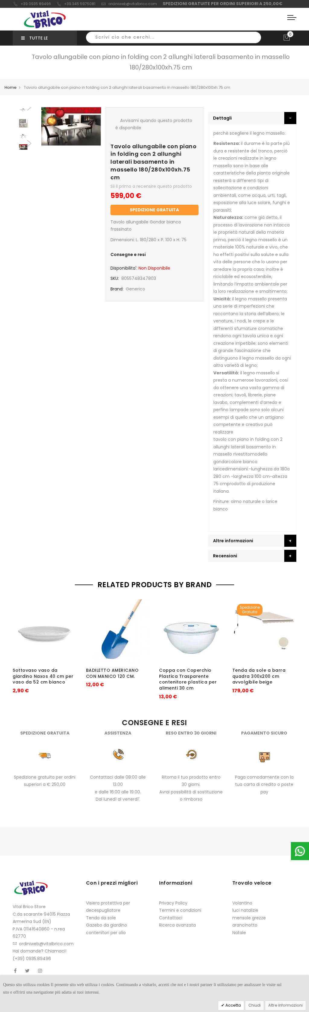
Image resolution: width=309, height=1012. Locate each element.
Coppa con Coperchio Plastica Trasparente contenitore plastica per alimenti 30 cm (188, 679)
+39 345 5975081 (79, 3)
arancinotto (244, 925)
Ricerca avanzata (177, 925)
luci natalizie (245, 910)
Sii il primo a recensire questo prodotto (151, 186)
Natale (239, 933)
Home (11, 87)
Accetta (233, 1005)
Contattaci (170, 918)
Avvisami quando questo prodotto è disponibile (153, 124)
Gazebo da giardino (106, 925)
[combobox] (173, 37)
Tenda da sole (101, 918)
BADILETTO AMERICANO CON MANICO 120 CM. (112, 673)
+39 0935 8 (31, 3)
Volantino (242, 903)
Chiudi (254, 1005)
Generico (135, 289)
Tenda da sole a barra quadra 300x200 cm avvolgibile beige (259, 676)
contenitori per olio (106, 933)
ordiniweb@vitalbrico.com (132, 3)
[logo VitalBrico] (45, 19)
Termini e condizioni (180, 910)
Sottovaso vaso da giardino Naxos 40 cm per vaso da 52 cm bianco (43, 676)
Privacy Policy (173, 903)
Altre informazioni (285, 1005)
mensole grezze (249, 918)
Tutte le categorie (34, 40)
